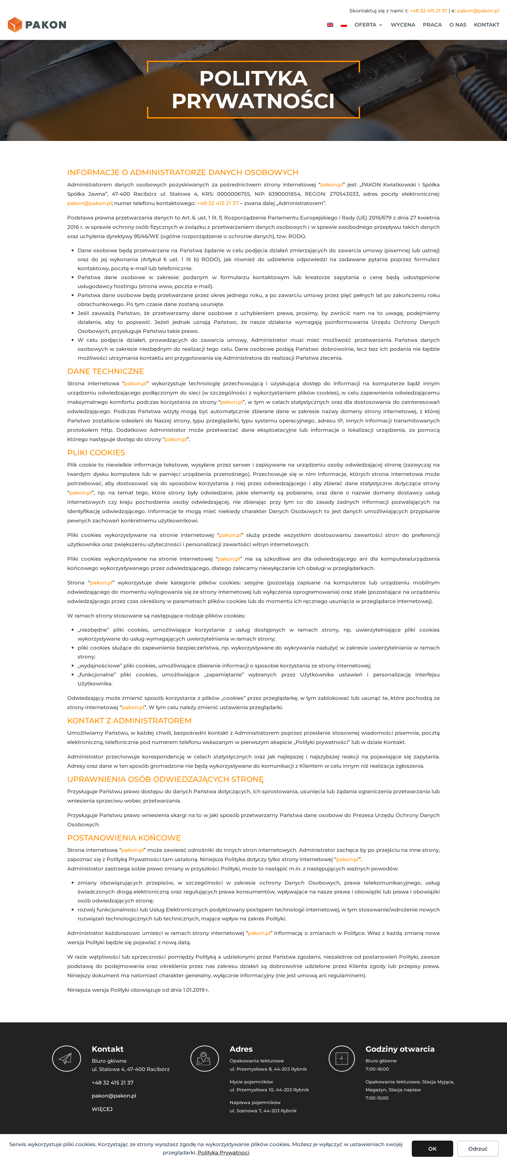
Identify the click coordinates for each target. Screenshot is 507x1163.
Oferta (365, 24)
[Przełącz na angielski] (330, 25)
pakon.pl (331, 184)
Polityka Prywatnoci (223, 1152)
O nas (457, 24)
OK (432, 1148)
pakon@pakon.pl (478, 11)
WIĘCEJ (102, 1109)
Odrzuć (478, 1148)
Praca (432, 24)
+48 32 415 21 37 (428, 11)
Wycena (403, 24)
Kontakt (486, 24)
